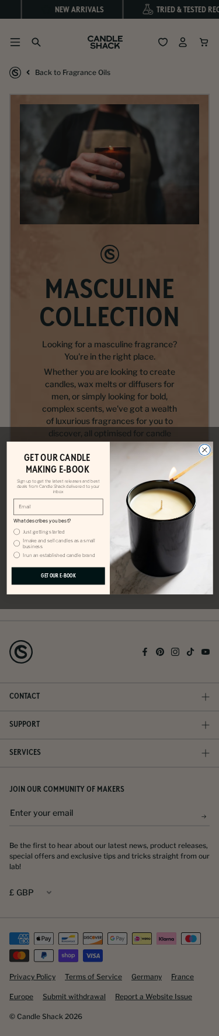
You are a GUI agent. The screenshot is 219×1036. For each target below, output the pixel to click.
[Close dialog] (204, 449)
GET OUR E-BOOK (57, 576)
